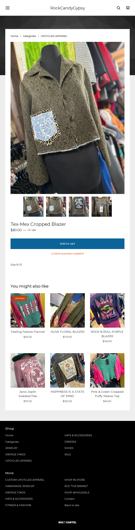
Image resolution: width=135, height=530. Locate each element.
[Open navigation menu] (8, 8)
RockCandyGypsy (67, 7)
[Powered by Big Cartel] (67, 522)
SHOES (69, 448)
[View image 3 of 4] (79, 207)
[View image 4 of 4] (102, 207)
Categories (29, 36)
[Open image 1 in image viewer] (67, 118)
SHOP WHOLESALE (77, 492)
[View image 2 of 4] (56, 207)
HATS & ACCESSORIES (78, 435)
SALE (68, 454)
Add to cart (67, 243)
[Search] (119, 8)
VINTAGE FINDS (15, 454)
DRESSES (70, 441)
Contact (70, 498)
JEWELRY (11, 448)
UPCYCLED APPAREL (54, 36)
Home (14, 36)
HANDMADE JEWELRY (19, 486)
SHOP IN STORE (75, 479)
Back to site (72, 505)
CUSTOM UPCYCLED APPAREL (24, 479)
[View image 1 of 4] (33, 207)
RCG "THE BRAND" (76, 486)
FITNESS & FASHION (18, 505)
